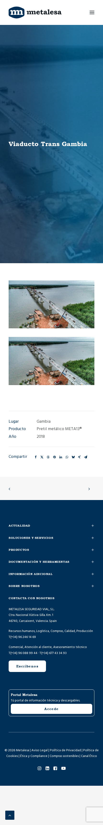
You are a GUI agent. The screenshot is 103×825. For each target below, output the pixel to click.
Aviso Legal (39, 750)
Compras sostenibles (64, 756)
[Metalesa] (35, 12)
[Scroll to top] (9, 815)
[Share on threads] (48, 457)
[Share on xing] (79, 457)
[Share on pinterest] (54, 457)
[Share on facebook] (36, 457)
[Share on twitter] (42, 457)
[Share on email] (85, 457)
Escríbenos (27, 666)
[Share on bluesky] (73, 457)
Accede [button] (51, 709)
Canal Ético (89, 756)
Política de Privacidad (65, 750)
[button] (92, 12)
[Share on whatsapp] (67, 457)
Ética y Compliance (33, 756)
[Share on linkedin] (60, 457)
